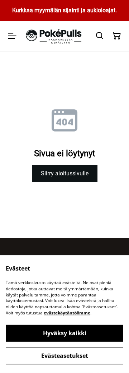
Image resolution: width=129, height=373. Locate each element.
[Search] (99, 36)
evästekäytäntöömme (67, 313)
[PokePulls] (54, 35)
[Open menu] (12, 36)
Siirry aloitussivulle (65, 173)
